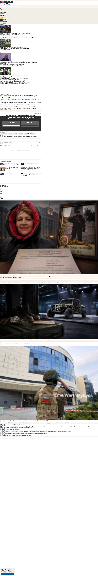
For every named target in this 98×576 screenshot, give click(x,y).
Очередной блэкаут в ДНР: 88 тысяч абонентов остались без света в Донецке (11, 277)
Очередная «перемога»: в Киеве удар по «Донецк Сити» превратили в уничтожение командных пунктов (14, 420)
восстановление (31, 136)
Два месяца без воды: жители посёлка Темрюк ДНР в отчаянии (54, 422)
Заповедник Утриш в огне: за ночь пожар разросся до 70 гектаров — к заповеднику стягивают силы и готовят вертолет (16, 435)
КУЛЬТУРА (1, 14)
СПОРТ (1, 16)
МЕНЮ (1, 8)
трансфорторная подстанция (20, 136)
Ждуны (1, 52)
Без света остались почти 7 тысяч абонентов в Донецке (64, 431)
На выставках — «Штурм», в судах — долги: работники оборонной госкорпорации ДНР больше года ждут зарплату (15, 339)
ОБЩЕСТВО (2, 9)
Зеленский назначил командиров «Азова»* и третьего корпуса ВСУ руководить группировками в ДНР (58, 426)
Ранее (9, 145)
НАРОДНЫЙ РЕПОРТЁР (4, 15)
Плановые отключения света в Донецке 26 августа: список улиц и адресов (46, 431)
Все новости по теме (3, 35)
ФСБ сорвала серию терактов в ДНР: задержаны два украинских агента (11, 65)
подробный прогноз (3, 186)
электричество (8, 136)
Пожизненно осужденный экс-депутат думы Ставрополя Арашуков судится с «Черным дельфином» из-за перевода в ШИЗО (16, 433)
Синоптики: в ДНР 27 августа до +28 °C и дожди (69, 422)
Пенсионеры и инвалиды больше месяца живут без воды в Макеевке (10, 50)
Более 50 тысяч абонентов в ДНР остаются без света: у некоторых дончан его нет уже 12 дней (15, 133)
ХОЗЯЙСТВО (49, 22)
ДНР (5, 136)
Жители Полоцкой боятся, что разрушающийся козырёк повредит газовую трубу (39, 420)
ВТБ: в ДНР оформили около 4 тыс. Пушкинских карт (38, 422)
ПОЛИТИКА (2, 11)
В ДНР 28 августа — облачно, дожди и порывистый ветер (38, 339)
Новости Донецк (2, 136)
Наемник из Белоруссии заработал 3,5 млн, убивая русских (9, 79)
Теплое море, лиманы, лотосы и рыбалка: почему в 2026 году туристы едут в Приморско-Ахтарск (13, 426)
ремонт (28, 136)
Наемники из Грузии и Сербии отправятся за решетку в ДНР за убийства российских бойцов (14, 78)
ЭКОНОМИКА (2, 13)
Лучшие (5, 145)
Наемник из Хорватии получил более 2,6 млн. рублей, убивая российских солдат (12, 80)
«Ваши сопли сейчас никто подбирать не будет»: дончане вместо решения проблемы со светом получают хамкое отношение (19, 134)
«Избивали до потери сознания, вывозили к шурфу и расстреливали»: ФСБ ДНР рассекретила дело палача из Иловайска (16, 279)
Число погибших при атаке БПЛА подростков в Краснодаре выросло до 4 (10, 429)
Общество (1, 94)
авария (26, 136)
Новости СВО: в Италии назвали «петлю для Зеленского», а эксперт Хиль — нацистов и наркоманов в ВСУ (17, 37)
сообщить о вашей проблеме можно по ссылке (27, 115)
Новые (1, 145)
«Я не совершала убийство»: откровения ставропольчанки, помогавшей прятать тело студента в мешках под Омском (15, 422)
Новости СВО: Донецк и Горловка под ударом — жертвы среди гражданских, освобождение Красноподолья (17, 36)
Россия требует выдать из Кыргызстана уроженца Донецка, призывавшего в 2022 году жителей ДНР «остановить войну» (19, 427)
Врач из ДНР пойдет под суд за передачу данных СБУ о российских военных (12, 64)
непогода (35, 136)
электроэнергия (13, 136)
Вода (1, 38)
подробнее (7, 186)
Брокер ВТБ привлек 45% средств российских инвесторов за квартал (35, 426)
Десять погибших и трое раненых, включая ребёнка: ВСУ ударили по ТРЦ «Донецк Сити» (12, 424)
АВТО (1, 10)
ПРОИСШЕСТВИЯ (3, 12)
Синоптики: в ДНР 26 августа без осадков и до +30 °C (40, 433)
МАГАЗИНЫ (5, 23)
